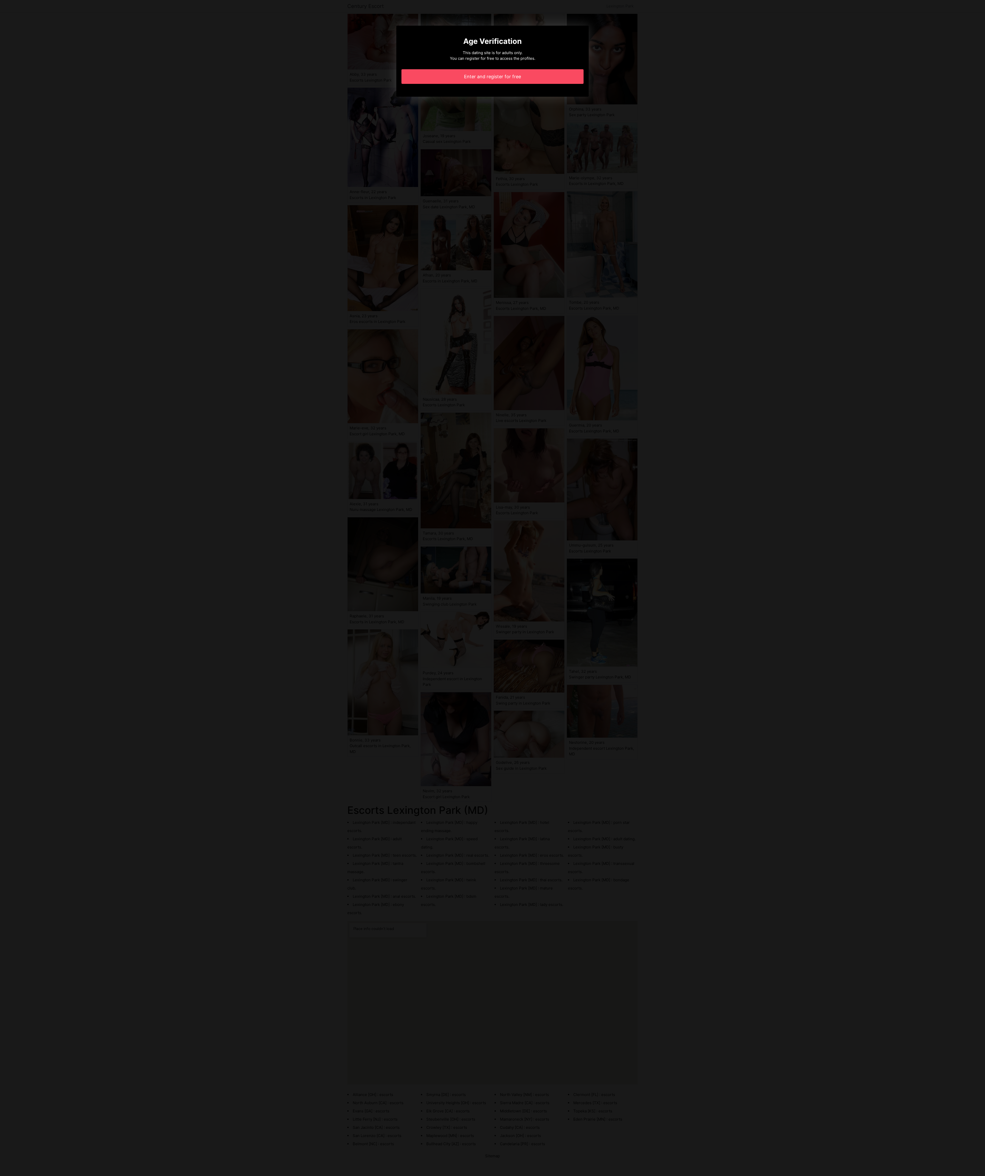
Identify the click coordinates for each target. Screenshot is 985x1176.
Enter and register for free (492, 76)
